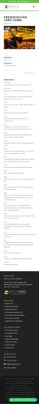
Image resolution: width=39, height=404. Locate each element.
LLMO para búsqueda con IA (14, 312)
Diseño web (8, 303)
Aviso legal (8, 336)
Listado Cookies (10, 345)
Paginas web (8, 23)
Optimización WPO (11, 309)
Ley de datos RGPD (11, 333)
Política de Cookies (11, 342)
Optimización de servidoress (14, 321)
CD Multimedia (29, 73)
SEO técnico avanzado (12, 318)
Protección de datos (11, 330)
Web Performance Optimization (15, 315)
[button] (23, 400)
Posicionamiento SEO (11, 306)
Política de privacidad (11, 339)
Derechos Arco (9, 348)
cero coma (7, 60)
